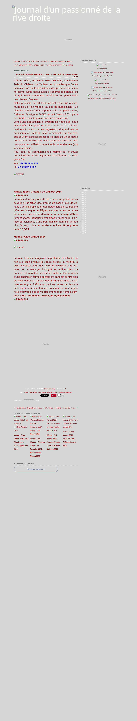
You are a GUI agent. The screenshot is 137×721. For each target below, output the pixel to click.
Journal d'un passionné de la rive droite (31, 61)
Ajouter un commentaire (36, 469)
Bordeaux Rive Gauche (61, 61)
